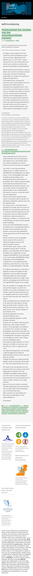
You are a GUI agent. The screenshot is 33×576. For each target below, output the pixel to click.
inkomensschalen (11, 410)
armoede (7, 409)
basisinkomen (13, 409)
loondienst (18, 410)
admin (17, 40)
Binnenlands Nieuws (15, 405)
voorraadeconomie (13, 412)
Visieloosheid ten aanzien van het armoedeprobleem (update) (16, 34)
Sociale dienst (24, 410)
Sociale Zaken (5, 412)
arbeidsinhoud (14, 407)
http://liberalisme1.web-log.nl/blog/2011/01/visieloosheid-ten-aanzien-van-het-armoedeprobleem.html (16, 151)
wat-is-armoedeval (23, 412)
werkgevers (4, 413)
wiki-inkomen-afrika (12, 413)
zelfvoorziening (22, 413)
